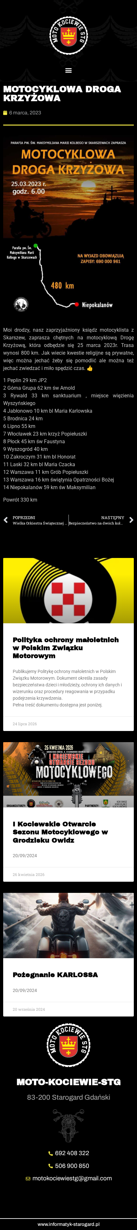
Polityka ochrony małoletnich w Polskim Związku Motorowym (66, 647)
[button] (68, 70)
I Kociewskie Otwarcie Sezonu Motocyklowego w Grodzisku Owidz (60, 832)
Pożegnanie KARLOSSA (55, 974)
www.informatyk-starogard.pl (69, 1224)
